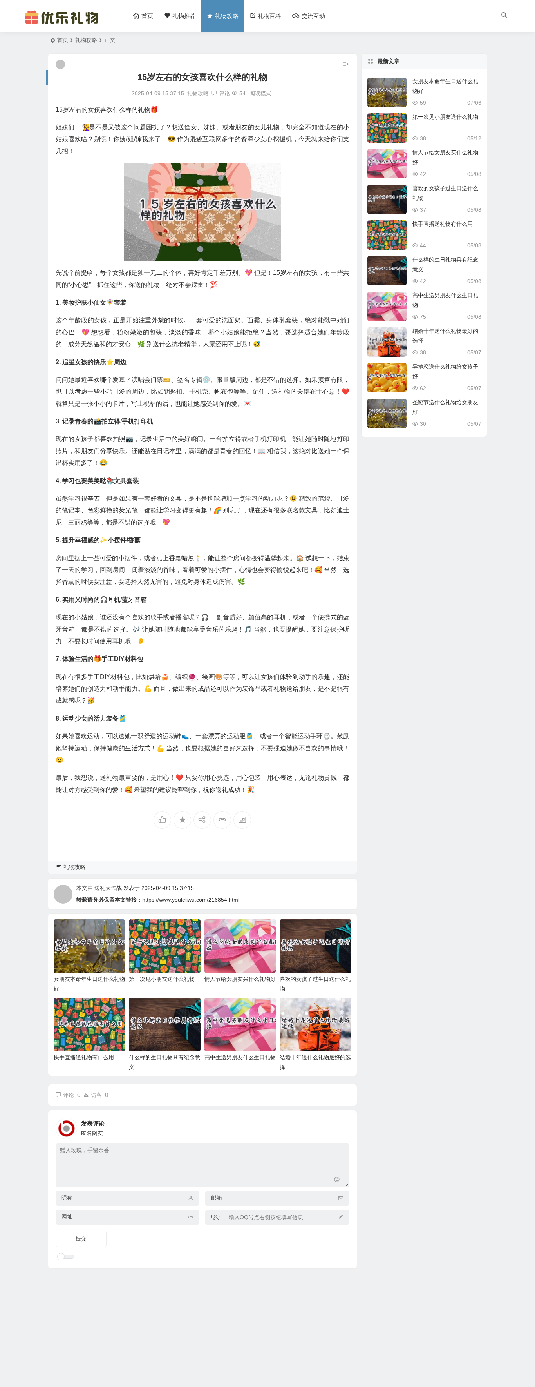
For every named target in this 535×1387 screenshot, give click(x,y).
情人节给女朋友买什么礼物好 (240, 979)
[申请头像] (341, 1126)
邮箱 (216, 1198)
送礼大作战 (108, 888)
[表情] (337, 1180)
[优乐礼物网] (63, 22)
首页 (62, 40)
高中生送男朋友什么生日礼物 (240, 1057)
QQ (215, 1216)
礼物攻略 (86, 40)
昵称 (66, 1198)
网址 (66, 1216)
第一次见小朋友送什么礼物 (162, 979)
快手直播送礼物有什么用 (84, 1057)
